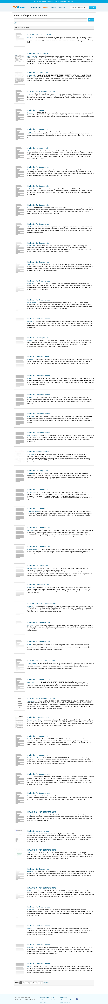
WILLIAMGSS (31, 663)
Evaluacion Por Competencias (38, 281)
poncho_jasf (31, 587)
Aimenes (30, 530)
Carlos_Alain (31, 283)
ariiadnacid (30, 454)
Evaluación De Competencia (38, 148)
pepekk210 (30, 682)
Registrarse (45, 7)
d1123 (29, 227)
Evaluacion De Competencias (38, 72)
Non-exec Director (51, 1)
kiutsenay (30, 113)
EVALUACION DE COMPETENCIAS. (41, 698)
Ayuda (52, 997)
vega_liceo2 (31, 435)
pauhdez (30, 947)
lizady (29, 966)
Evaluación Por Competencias (38, 907)
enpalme (30, 94)
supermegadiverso (33, 511)
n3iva (29, 151)
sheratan (30, 473)
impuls (29, 378)
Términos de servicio (65, 1002)
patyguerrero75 (32, 302)
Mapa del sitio (63, 997)
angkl (29, 644)
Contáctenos (61, 7)
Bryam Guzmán (32, 56)
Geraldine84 (31, 246)
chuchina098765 (32, 549)
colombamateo (31, 834)
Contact (72, 1)
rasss (29, 890)
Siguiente (46, 982)
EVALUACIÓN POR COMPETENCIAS (41, 888)
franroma (30, 871)
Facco (29, 796)
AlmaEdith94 (31, 264)
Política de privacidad (65, 999)
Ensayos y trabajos (36, 7)
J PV (28, 853)
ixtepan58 (30, 37)
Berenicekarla (31, 568)
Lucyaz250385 (31, 492)
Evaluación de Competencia (37, 53)
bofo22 (29, 739)
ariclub (29, 777)
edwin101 (30, 359)
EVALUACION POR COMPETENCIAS (41, 603)
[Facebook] (77, 1000)
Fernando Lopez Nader (34, 720)
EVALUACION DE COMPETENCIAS (41, 91)
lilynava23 (30, 321)
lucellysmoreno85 (32, 758)
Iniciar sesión (53, 7)
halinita (29, 208)
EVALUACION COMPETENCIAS (39, 34)
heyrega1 (30, 625)
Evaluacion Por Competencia (38, 110)
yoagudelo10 (31, 701)
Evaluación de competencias (38, 452)
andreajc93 (30, 189)
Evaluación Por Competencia (38, 357)
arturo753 (30, 928)
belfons (29, 397)
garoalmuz (30, 416)
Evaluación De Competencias (38, 338)
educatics (30, 606)
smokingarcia (31, 75)
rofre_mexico (31, 815)
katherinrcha (31, 170)
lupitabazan (30, 909)
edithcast (30, 340)
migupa (29, 132)
